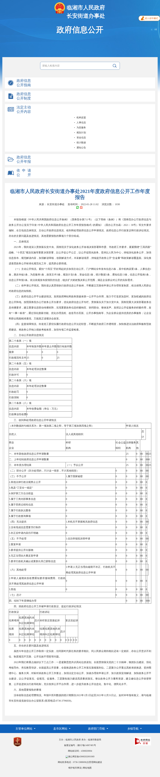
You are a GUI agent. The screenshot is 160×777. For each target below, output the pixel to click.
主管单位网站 (24, 728)
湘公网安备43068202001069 (81, 756)
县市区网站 (60, 728)
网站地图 (87, 768)
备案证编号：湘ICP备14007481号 (80, 745)
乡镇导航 (133, 728)
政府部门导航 (97, 728)
